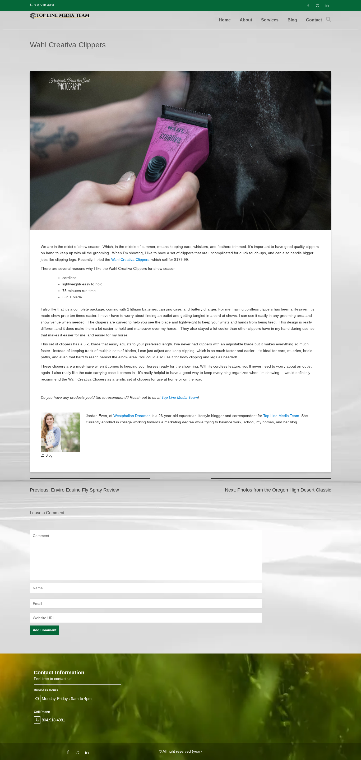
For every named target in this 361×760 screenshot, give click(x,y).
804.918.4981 (44, 5)
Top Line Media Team (179, 397)
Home (225, 20)
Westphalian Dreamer (131, 416)
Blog (292, 20)
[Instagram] (317, 5)
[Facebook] (308, 5)
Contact (314, 20)
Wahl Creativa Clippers (130, 259)
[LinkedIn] (327, 5)
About (246, 20)
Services (270, 20)
